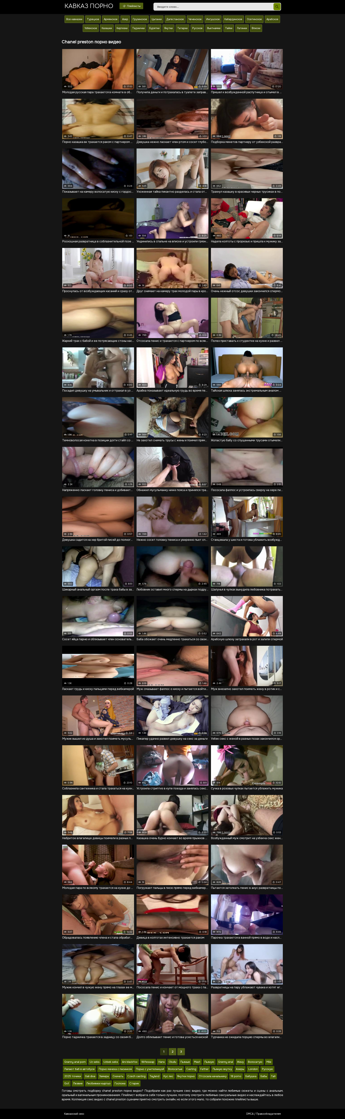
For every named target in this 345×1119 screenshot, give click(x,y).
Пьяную (209, 1062)
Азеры (240, 1069)
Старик (134, 1083)
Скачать (118, 1076)
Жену (240, 1062)
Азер (125, 19)
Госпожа (119, 1083)
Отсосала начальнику (213, 1076)
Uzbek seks (111, 1062)
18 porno (236, 1076)
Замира (104, 1076)
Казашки (107, 28)
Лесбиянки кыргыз (98, 1083)
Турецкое (93, 19)
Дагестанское (175, 19)
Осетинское (254, 19)
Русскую (267, 1069)
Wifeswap (147, 1062)
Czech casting (136, 1076)
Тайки (228, 28)
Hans (161, 1062)
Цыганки (157, 19)
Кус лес (168, 1076)
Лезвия (77, 1083)
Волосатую (255, 1062)
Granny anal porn (75, 1062)
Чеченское (195, 19)
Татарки (182, 28)
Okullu (172, 1062)
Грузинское (140, 19)
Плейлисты (133, 6)
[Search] (277, 6)
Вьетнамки (213, 28)
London (253, 1069)
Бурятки (154, 28)
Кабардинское (233, 19)
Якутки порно (186, 1076)
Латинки (242, 28)
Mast (197, 1062)
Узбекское (90, 28)
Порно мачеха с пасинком (115, 1069)
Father (204, 1069)
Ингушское (213, 19)
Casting (191, 1069)
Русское (197, 28)
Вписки (256, 28)
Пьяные (185, 1062)
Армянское (111, 19)
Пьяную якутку (222, 1069)
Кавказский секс (74, 1113)
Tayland (154, 1076)
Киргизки (122, 28)
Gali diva (90, 1076)
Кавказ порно (89, 6)
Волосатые (175, 1069)
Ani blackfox (129, 1062)
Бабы (263, 1076)
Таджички (138, 28)
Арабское (272, 19)
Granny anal (225, 1062)
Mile (268, 1062)
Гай (273, 1076)
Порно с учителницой (150, 1069)
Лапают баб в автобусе (79, 1069)
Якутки (168, 28)
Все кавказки (74, 19)
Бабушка (250, 1076)
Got (66, 1083)
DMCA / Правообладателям (263, 1113)
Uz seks (95, 1062)
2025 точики (72, 1076)
